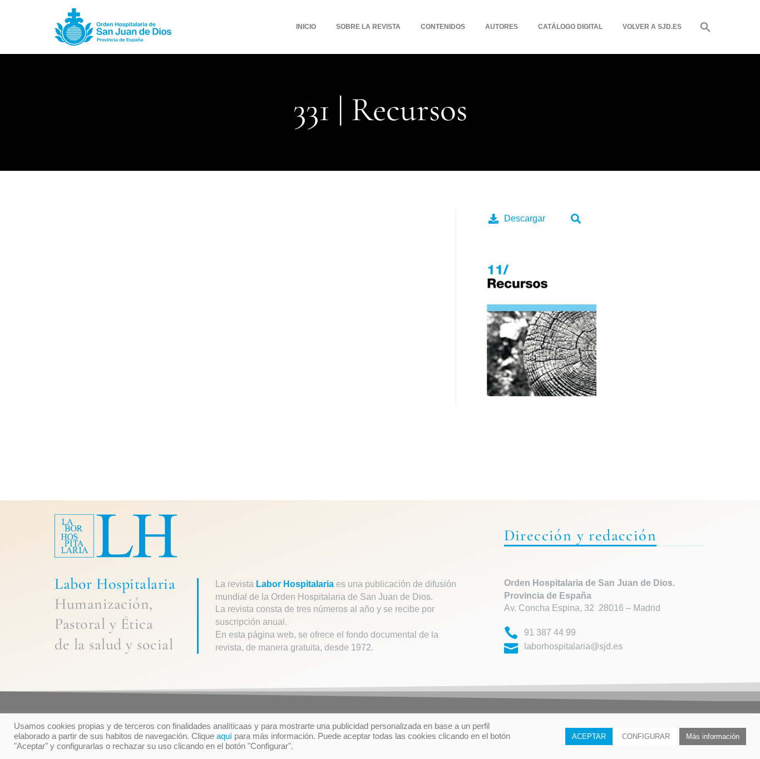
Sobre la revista (368, 27)
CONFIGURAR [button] (646, 736)
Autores (501, 27)
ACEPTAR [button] (589, 736)
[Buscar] (704, 27)
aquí (224, 736)
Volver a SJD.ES (652, 27)
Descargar (524, 218)
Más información (712, 736)
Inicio (306, 27)
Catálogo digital (570, 27)
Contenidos (443, 27)
